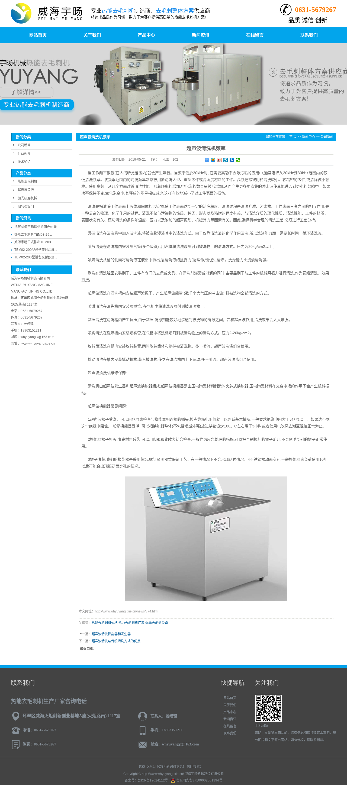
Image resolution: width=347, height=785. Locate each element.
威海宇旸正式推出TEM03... (33, 242)
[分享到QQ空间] (213, 160)
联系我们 (309, 35)
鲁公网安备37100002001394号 (198, 780)
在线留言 (255, 35)
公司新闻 (24, 145)
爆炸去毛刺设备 (156, 623)
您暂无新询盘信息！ (171, 766)
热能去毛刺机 (27, 181)
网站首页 (38, 35)
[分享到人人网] (232, 160)
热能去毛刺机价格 (105, 623)
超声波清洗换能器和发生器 (111, 634)
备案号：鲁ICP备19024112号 (146, 780)
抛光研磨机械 (27, 198)
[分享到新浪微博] (219, 160)
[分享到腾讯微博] (225, 160)
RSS (142, 766)
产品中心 (146, 35)
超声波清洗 (26, 190)
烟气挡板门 (26, 207)
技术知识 (24, 162)
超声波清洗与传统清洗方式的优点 (116, 641)
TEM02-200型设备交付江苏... (35, 250)
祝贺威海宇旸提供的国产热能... (36, 227)
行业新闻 (24, 153)
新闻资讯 (200, 35)
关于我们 (92, 35)
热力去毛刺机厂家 (131, 623)
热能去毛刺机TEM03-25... (33, 234)
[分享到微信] (238, 160)
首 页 (293, 137)
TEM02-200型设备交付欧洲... (35, 257)
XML (151, 766)
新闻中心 (308, 137)
